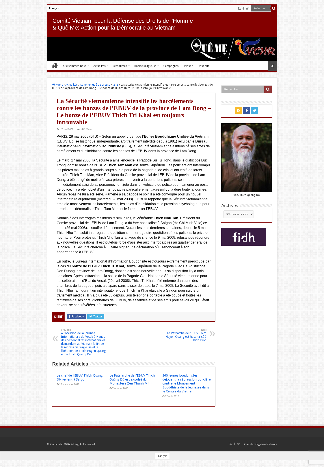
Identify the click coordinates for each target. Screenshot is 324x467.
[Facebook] (243, 8)
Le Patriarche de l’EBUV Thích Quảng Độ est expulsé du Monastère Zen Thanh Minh (132, 379)
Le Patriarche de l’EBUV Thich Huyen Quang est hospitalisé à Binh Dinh (186, 335)
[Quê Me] (162, 49)
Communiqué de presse (95, 84)
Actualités (99, 66)
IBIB (115, 84)
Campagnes (171, 66)
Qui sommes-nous (74, 66)
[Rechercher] (274, 8)
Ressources (120, 66)
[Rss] (239, 8)
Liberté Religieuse (145, 66)
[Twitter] (247, 8)
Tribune (188, 66)
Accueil (55, 65)
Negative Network (266, 444)
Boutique (203, 66)
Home (59, 84)
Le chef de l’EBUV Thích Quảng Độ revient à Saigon (80, 377)
